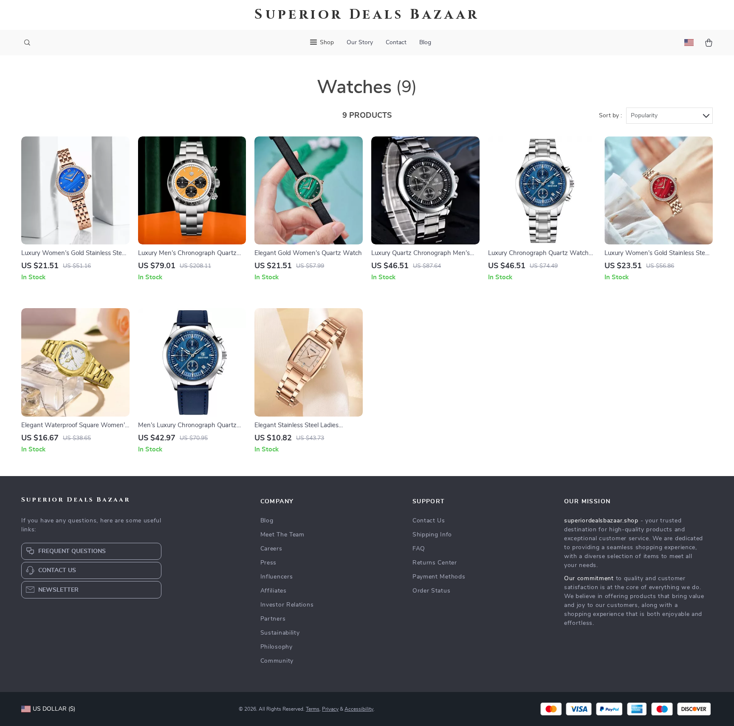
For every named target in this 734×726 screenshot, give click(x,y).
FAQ (418, 549)
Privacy (330, 709)
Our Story (360, 42)
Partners (273, 619)
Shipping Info (432, 535)
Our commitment (589, 578)
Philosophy (276, 647)
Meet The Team (282, 535)
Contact (396, 42)
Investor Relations (287, 605)
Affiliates (273, 591)
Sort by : (610, 116)
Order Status (431, 591)
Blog (425, 42)
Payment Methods (439, 577)
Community (277, 661)
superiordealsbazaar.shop (601, 521)
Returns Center (434, 563)
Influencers (276, 577)
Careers (271, 549)
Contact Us (428, 521)
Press (268, 563)
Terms (312, 709)
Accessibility (358, 709)
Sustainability (280, 633)
